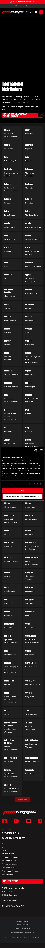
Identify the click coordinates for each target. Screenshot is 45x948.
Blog (3, 847)
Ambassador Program (10, 871)
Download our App (9, 868)
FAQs (4, 850)
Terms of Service (22, 928)
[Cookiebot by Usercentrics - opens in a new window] (33, 450)
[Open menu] (41, 12)
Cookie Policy (22, 925)
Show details (34, 484)
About (4, 843)
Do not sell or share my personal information (22, 496)
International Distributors (11, 857)
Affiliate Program (8, 874)
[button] (27, 12)
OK (22, 490)
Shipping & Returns (9, 861)
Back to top (6, 829)
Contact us (11, 881)
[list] (22, 6)
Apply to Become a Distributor (15, 115)
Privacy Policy (22, 921)
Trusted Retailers (8, 854)
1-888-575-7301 (10, 900)
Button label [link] (22, 800)
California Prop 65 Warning (22, 932)
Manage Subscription (10, 864)
